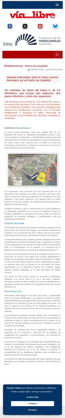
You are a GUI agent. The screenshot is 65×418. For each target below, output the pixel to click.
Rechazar (32, 410)
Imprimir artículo (37, 69)
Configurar (32, 403)
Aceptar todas (32, 397)
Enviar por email (56, 69)
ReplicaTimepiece (23, 128)
